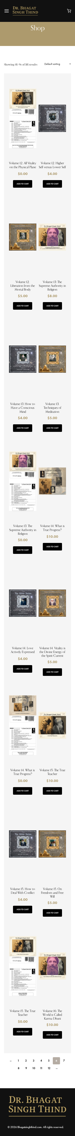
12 (49, 1068)
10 (33, 1068)
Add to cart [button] (23, 184)
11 (41, 1068)
